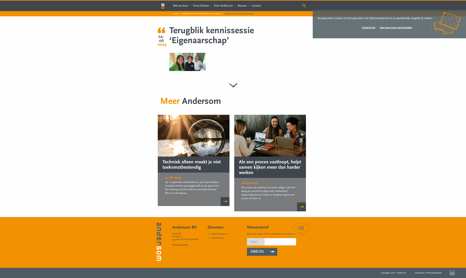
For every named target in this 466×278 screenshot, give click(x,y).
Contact (256, 5)
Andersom (401, 273)
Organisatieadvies (219, 234)
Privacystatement (434, 273)
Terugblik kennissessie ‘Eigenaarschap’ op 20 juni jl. (201, 14)
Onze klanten (201, 5)
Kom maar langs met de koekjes (396, 28)
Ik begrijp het (368, 28)
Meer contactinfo (180, 244)
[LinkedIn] (452, 272)
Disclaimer (419, 273)
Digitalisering (217, 238)
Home (175, 14)
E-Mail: (253, 241)
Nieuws (242, 5)
